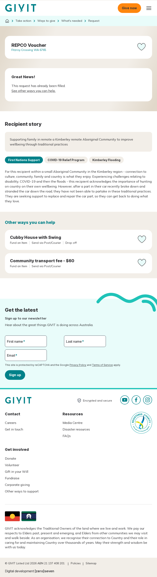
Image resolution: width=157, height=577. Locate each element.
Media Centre (73, 423)
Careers (10, 423)
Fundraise (12, 478)
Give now (129, 8)
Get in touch (14, 429)
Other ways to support (22, 491)
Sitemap (91, 563)
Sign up (15, 375)
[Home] (7, 21)
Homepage (20, 8)
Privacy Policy (78, 364)
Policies (76, 563)
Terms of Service (102, 364)
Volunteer (12, 465)
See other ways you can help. (33, 91)
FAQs (67, 436)
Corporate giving (17, 485)
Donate (10, 458)
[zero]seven (44, 571)
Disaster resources (76, 429)
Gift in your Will (16, 471)
